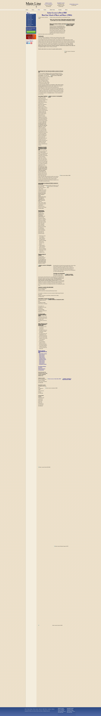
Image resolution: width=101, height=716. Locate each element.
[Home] (27, 9)
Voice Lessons (29, 23)
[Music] (39, 9)
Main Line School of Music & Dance (33, 4)
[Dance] (33, 9)
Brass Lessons (42, 354)
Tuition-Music (29, 25)
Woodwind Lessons (42, 364)
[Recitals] (59, 9)
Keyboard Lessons (42, 359)
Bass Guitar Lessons (43, 353)
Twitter (29, 43)
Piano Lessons (42, 360)
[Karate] (45, 9)
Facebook (27, 43)
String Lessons (42, 361)
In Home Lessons (42, 358)
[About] (66, 9)
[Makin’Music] (52, 9)
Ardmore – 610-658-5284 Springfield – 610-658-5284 (31, 32)
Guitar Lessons (42, 357)
